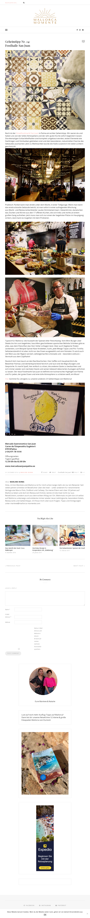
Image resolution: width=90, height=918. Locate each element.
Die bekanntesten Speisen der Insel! (72, 548)
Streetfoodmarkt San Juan (27, 133)
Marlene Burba (27, 472)
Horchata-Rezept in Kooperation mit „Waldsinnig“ (42, 549)
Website (7, 622)
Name (7, 609)
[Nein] (87, 914)
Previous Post (13, 566)
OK (45, 915)
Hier (7, 379)
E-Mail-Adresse (8, 615)
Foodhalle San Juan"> (68, 472)
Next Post (79, 566)
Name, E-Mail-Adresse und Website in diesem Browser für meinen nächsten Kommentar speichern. (38, 638)
